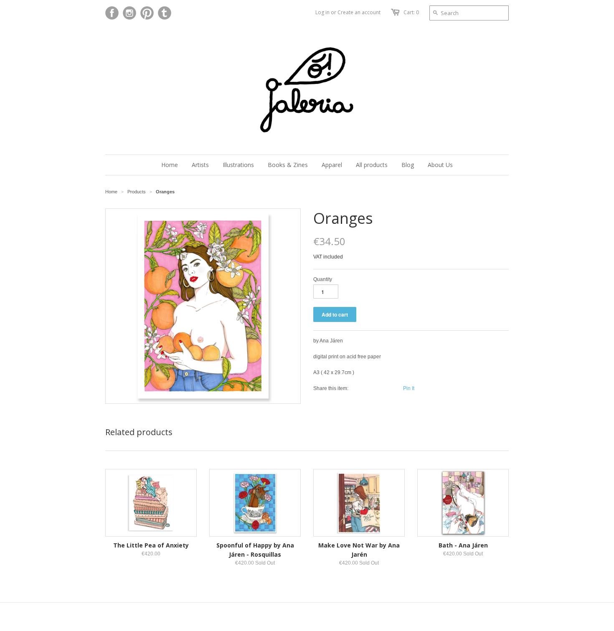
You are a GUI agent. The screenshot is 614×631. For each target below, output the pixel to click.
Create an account (359, 12)
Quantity (322, 279)
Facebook (112, 13)
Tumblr (164, 13)
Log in (322, 12)
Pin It (408, 388)
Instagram (129, 13)
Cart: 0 (411, 12)
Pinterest (147, 13)
